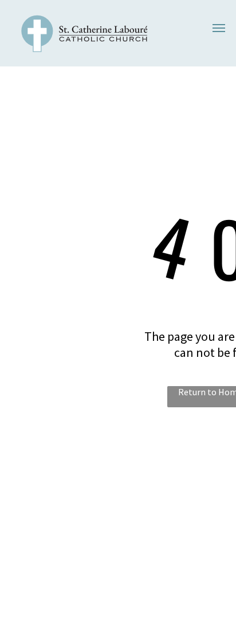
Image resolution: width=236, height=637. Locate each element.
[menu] (218, 28)
